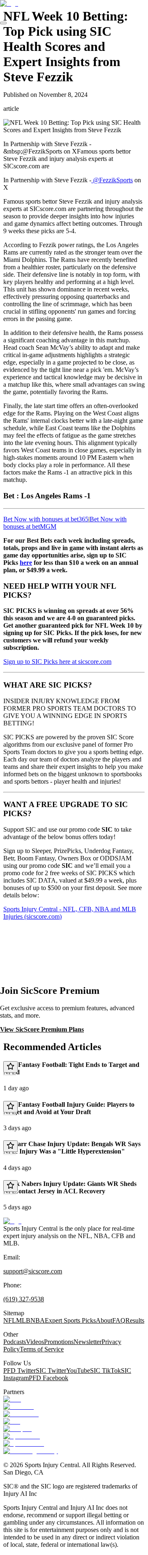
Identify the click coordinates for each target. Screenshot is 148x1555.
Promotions (59, 1341)
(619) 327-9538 (23, 1299)
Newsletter (88, 1341)
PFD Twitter (19, 1370)
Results (134, 1320)
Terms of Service (42, 1349)
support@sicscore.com (32, 1271)
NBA (37, 1320)
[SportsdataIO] (23, 1443)
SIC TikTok (105, 1370)
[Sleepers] (17, 1428)
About (104, 1320)
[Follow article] (10, 1067)
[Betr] (12, 1399)
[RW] (11, 1421)
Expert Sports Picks (70, 1320)
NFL (9, 1320)
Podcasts (14, 1341)
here (26, 562)
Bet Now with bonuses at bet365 (45, 519)
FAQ (118, 1320)
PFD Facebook (48, 1377)
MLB (23, 1320)
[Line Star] (18, 1406)
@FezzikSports (112, 180)
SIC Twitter (51, 1370)
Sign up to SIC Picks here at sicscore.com (57, 661)
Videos (35, 1341)
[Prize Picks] (21, 1414)
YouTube (78, 1370)
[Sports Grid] (21, 1436)
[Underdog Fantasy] (30, 1450)
